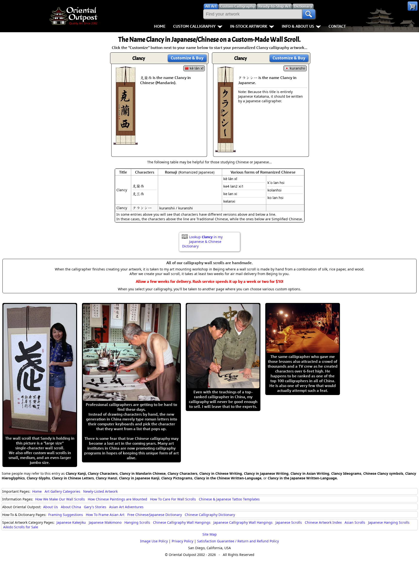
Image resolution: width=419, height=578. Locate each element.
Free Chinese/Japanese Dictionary (154, 514)
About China (71, 507)
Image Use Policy (154, 541)
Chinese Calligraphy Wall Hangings (181, 522)
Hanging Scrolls (137, 522)
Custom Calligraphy (194, 26)
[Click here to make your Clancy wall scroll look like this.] (125, 142)
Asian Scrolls (355, 522)
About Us (50, 507)
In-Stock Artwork (248, 26)
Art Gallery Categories (62, 491)
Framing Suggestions (65, 514)
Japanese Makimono (105, 522)
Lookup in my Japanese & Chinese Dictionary (202, 241)
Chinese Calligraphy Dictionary (210, 514)
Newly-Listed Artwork (100, 491)
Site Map (209, 534)
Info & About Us (298, 26)
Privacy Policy (182, 541)
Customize (187, 58)
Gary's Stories (95, 507)
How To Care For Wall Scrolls (173, 499)
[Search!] (308, 14)
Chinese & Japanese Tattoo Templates (229, 499)
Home (159, 26)
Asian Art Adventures (126, 507)
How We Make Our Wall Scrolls (60, 499)
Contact (337, 26)
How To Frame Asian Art (105, 514)
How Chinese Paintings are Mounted (117, 499)
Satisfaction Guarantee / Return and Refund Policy (238, 541)
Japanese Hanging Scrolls (389, 522)
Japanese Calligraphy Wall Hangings (243, 522)
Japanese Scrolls (288, 522)
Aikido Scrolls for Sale (20, 527)
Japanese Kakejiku (71, 522)
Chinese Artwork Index (323, 522)
